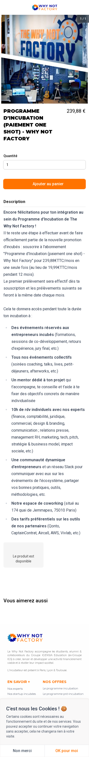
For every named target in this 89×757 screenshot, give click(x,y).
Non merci (22, 750)
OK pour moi (66, 750)
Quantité (10, 156)
